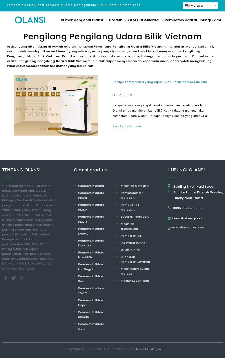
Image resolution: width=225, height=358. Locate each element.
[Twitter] (14, 277)
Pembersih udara (91, 186)
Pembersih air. (131, 236)
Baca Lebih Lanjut (125, 126)
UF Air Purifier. (131, 250)
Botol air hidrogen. (135, 217)
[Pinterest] (21, 277)
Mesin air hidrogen (135, 186)
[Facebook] (6, 277)
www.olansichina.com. (188, 227)
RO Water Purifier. (134, 243)
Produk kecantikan (135, 281)
